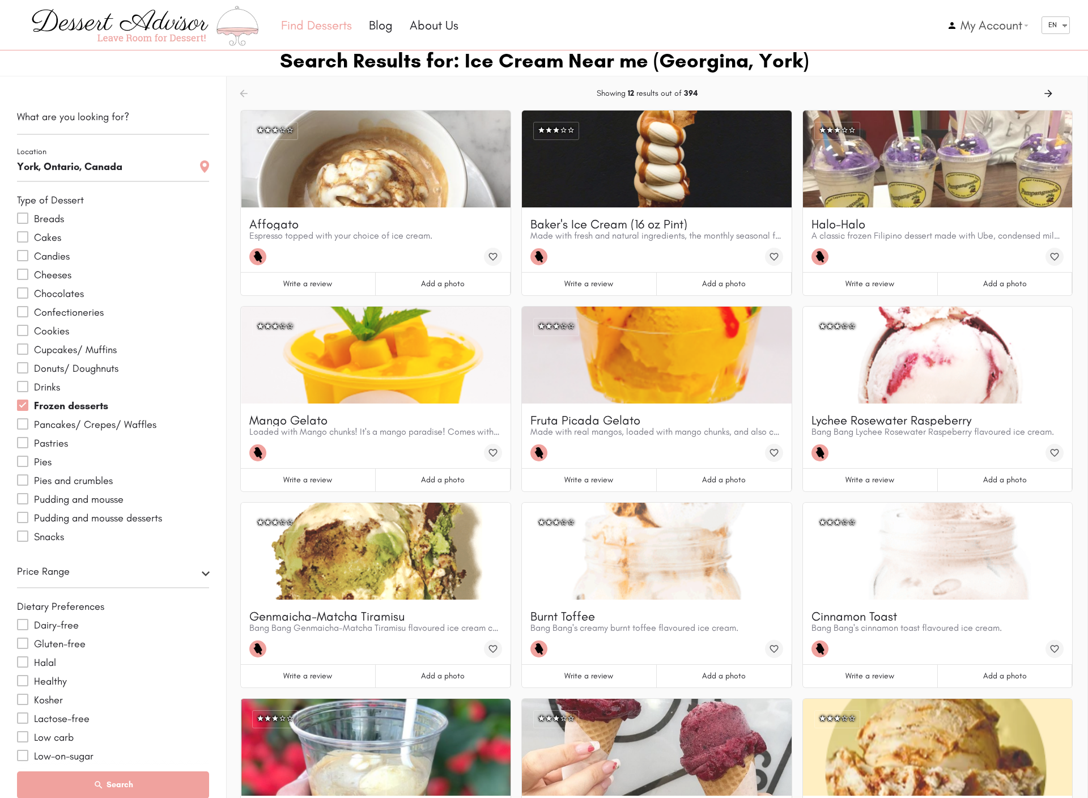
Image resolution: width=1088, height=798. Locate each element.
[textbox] (113, 574)
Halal (45, 662)
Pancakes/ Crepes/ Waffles (95, 424)
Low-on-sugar (64, 756)
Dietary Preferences (60, 606)
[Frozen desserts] (260, 256)
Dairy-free (56, 625)
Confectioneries (69, 312)
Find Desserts (316, 25)
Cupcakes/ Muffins (75, 349)
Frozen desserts (71, 406)
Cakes (47, 237)
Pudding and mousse (79, 499)
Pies (43, 462)
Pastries (51, 443)
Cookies (51, 331)
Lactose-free (62, 718)
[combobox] (113, 574)
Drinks (47, 387)
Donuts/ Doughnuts (76, 368)
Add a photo (443, 283)
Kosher (48, 700)
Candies (52, 256)
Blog (381, 25)
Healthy (50, 681)
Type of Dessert (50, 200)
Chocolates (59, 293)
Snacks (49, 536)
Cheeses (52, 275)
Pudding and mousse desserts (98, 518)
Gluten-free (60, 644)
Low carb (54, 737)
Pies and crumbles (73, 480)
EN (1052, 24)
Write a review (307, 283)
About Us (434, 25)
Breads (49, 219)
